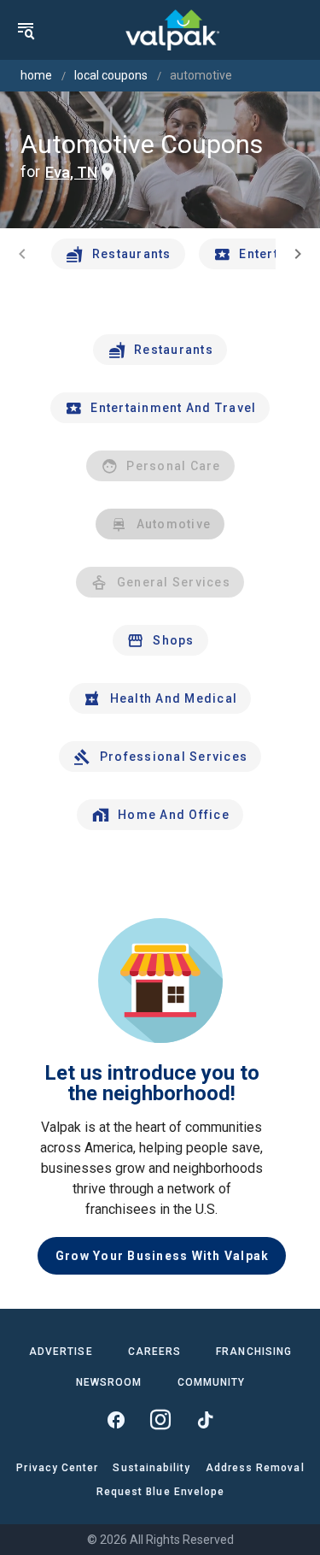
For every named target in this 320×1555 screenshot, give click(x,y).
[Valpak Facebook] (116, 1420)
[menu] (26, 30)
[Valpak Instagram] (160, 1420)
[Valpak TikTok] (204, 1420)
